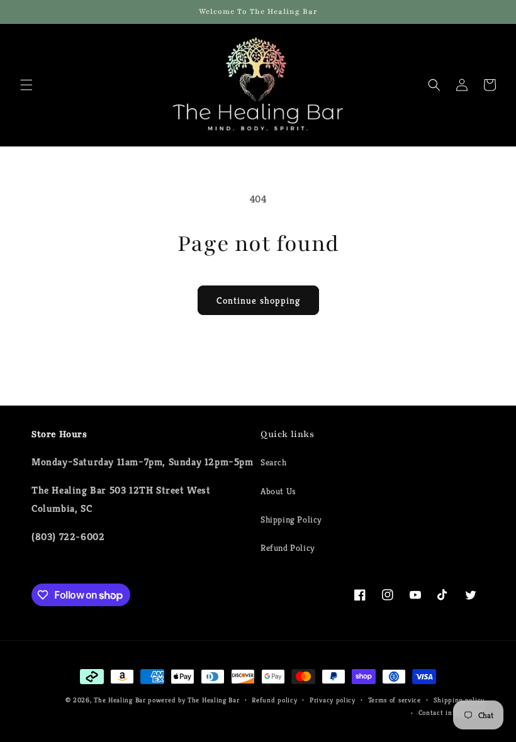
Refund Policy (288, 547)
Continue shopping (258, 300)
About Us (278, 491)
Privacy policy (333, 699)
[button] (26, 85)
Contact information (451, 712)
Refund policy (274, 699)
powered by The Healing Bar (193, 699)
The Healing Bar (120, 699)
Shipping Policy (291, 519)
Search (274, 462)
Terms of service (394, 699)
